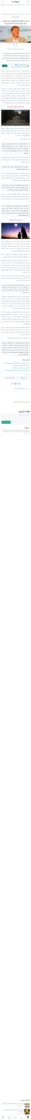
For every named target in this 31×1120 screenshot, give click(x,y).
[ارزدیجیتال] (15, 1)
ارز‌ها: (29, 4)
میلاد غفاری (15, 46)
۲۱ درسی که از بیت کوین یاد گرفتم (21, 368)
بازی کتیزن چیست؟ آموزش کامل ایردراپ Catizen (13, 1103)
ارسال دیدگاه (6, 422)
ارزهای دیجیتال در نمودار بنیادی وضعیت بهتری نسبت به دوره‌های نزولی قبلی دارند (16, 370)
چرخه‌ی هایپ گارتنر (10, 131)
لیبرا (29, 324)
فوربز (23, 71)
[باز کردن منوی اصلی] (28, 1)
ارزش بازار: (3, 4)
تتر (10, 317)
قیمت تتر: (22, 4)
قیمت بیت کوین (22, 73)
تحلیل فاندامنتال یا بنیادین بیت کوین (20, 365)
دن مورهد (23, 378)
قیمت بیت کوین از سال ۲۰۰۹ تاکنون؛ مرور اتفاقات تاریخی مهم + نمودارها (16, 363)
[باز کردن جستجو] (3, 1)
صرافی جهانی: (10, 4)
